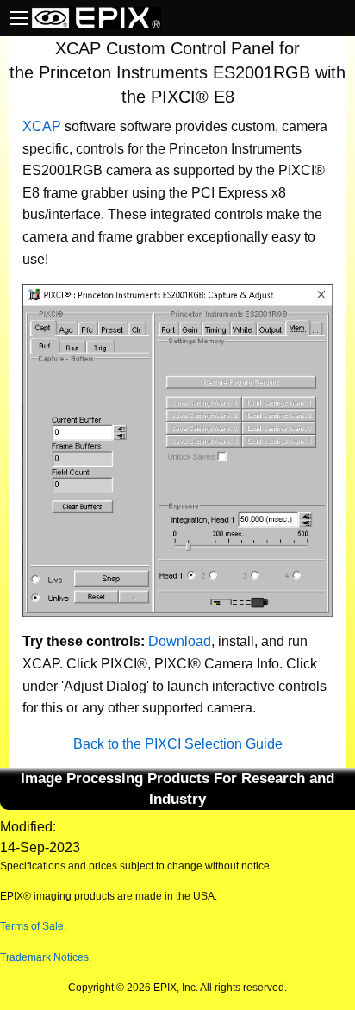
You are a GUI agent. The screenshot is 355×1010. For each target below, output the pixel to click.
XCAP (41, 126)
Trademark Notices (44, 957)
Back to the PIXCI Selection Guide (178, 744)
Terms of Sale (32, 926)
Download (179, 641)
